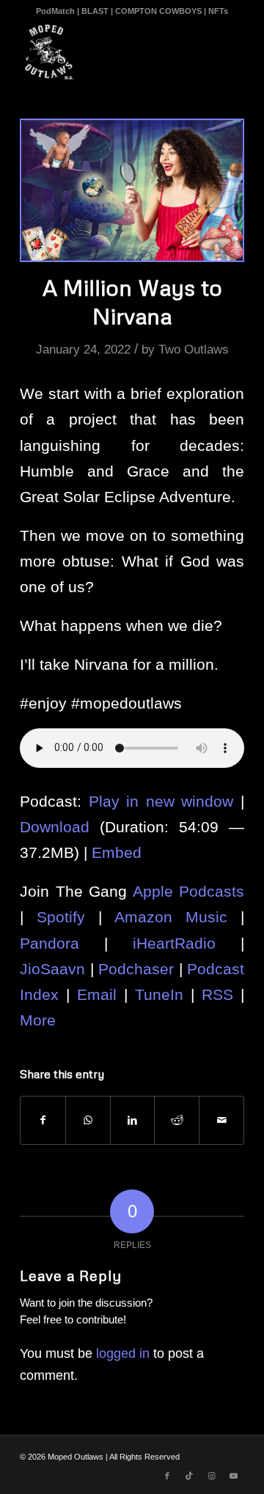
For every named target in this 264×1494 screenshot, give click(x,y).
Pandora (49, 943)
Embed (117, 852)
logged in (123, 1353)
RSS (217, 994)
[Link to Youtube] (233, 1476)
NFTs (218, 11)
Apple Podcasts (189, 891)
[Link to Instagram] (211, 1476)
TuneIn (159, 994)
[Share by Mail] (221, 1120)
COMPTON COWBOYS (158, 11)
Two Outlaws (193, 349)
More (38, 1020)
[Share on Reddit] (177, 1120)
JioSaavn (52, 968)
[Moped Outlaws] (109, 52)
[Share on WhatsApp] (88, 1120)
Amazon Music (170, 916)
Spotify (61, 916)
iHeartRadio (174, 943)
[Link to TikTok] (189, 1476)
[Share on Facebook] (43, 1120)
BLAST (95, 11)
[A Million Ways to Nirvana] (132, 190)
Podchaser (136, 968)
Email (97, 994)
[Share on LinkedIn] (133, 1120)
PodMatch (55, 11)
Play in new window (161, 801)
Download (54, 826)
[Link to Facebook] (167, 1476)
